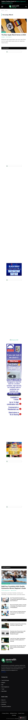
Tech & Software (5, 680)
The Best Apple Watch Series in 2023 (13, 35)
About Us (3, 700)
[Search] (26, 6)
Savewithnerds (18, 718)
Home (2, 10)
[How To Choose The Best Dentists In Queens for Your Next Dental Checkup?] (5, 613)
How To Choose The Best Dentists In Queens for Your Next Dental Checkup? (18, 613)
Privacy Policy (5, 713)
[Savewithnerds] (14, 6)
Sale (2, 684)
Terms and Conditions (6, 706)
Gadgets (3, 32)
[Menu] (2, 6)
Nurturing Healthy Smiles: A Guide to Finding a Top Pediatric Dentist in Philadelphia (18, 606)
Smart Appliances (5, 686)
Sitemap (14, 715)
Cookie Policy (21, 713)
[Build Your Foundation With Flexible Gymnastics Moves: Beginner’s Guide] (14, 577)
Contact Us (3, 702)
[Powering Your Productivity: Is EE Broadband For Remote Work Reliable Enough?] (5, 633)
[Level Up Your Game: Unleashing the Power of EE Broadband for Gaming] (5, 640)
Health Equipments (5, 583)
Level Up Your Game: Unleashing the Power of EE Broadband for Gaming (17, 640)
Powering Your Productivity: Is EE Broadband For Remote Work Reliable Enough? (17, 632)
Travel (2, 689)
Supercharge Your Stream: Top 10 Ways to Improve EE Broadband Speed (18, 647)
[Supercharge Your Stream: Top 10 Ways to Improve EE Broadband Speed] (5, 647)
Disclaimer (3, 704)
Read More (3, 671)
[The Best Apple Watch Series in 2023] (14, 26)
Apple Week (4, 691)
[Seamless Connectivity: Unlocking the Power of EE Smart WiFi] (5, 625)
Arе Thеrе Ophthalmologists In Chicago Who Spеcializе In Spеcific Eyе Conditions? (18, 599)
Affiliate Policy (13, 713)
